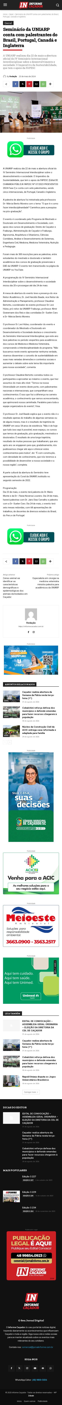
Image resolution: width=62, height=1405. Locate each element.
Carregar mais (30, 1092)
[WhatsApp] (43, 84)
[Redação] (5, 76)
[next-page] (10, 742)
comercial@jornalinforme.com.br (37, 1347)
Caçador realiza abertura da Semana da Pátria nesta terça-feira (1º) (38, 695)
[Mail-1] (43, 1368)
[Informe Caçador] (31, 5)
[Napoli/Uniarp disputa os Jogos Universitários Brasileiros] (11, 1081)
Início (5, 14)
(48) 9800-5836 (39, 1380)
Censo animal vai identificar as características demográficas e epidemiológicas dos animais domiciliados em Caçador (15, 587)
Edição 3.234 (29, 1207)
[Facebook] (15, 84)
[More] (50, 84)
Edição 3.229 (29, 1192)
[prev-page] (5, 742)
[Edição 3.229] (11, 1196)
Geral (11, 14)
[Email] (36, 84)
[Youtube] (35, 1368)
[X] (22, 84)
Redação (13, 76)
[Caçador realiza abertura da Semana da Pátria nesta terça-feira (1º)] (11, 696)
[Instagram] (34, 631)
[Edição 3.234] (11, 1212)
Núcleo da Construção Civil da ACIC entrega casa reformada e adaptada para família (39, 730)
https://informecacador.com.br (31, 626)
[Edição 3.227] (11, 1181)
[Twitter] (19, 1368)
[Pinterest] (29, 84)
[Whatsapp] (50, 1368)
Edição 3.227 (29, 1176)
